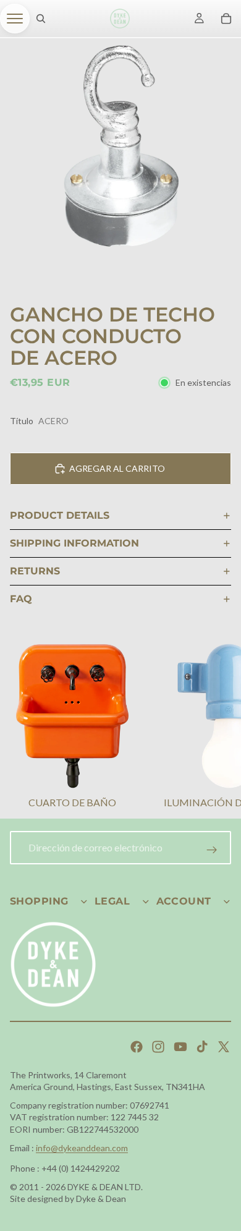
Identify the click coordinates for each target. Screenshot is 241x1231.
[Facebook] (136, 1046)
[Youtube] (180, 1046)
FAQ (21, 599)
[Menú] (15, 18)
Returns (35, 571)
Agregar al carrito (117, 468)
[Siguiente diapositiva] (216, 728)
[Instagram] (158, 1046)
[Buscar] (40, 18)
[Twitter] (223, 1046)
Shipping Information (74, 543)
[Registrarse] (212, 850)
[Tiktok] (202, 1046)
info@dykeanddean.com (82, 1148)
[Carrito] (226, 18)
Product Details (59, 515)
